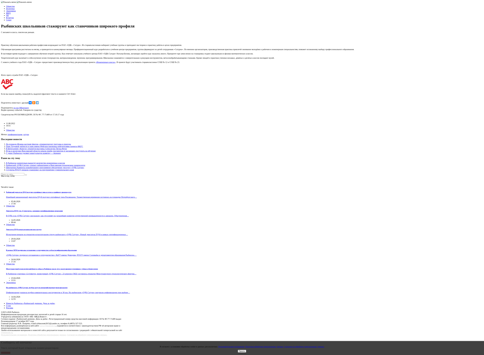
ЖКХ (8, 13)
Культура (10, 18)
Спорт (8, 20)
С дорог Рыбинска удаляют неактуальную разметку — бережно (33, 153)
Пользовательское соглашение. (14, 335)
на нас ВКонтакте (21, 108)
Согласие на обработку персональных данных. (87, 335)
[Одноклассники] (33, 102)
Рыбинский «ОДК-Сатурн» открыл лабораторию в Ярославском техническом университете (45, 165)
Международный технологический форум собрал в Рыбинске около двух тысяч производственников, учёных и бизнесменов (52, 269)
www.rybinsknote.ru (47, 326)
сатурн (26, 134)
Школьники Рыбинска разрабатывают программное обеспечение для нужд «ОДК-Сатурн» (45, 167)
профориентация (15, 134)
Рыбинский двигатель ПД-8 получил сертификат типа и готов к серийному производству (39, 192)
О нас (8, 306)
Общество (10, 6)
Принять (242, 351)
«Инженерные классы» (106, 62)
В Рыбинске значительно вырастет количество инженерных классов (35, 163)
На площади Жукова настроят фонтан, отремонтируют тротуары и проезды (38, 144)
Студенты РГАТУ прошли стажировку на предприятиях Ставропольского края (40, 170)
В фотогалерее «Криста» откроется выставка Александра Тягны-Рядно (36, 149)
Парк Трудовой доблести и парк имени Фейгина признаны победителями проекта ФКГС (44, 146)
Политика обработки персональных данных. (47, 335)
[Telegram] (37, 102)
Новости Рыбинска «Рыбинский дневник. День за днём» (30, 303)
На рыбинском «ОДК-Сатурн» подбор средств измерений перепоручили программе (37, 288)
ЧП (7, 15)
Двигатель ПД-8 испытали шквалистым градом (23, 229)
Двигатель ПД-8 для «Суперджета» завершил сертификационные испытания (34, 211)
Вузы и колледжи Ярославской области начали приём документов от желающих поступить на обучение (51, 151)
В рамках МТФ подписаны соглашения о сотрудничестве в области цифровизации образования (41, 250)
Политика (10, 9)
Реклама (9, 308)
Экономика (11, 11)
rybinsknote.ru (6, 332)
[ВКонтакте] (30, 102)
